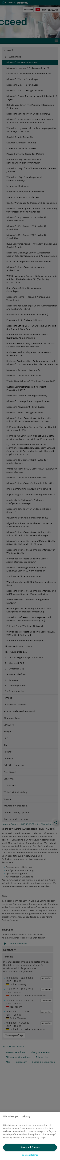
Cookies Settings (30, 1155)
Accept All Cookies (30, 1147)
